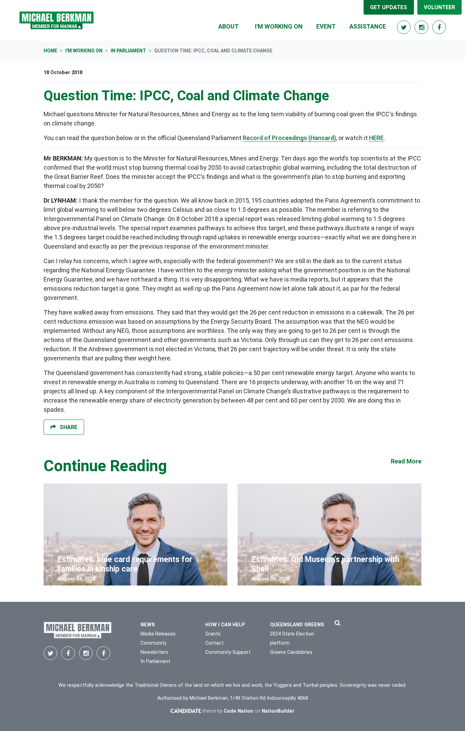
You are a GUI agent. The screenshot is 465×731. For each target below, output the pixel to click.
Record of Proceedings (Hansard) (289, 137)
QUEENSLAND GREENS (297, 625)
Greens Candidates (291, 652)
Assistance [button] (367, 26)
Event (326, 26)
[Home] (56, 20)
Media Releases (158, 634)
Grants (213, 634)
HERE (376, 137)
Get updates (388, 7)
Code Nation (238, 711)
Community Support (228, 652)
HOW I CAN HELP (225, 625)
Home (50, 50)
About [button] (228, 26)
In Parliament (128, 50)
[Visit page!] (404, 27)
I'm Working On (83, 50)
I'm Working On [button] (283, 26)
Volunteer (439, 7)
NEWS (148, 625)
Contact (214, 643)
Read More (406, 461)
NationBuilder (278, 711)
